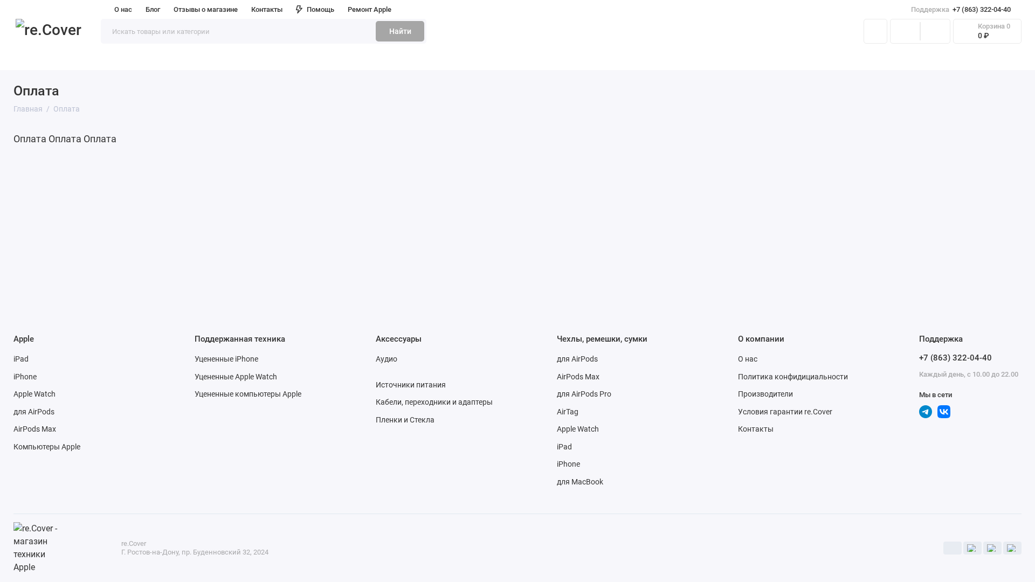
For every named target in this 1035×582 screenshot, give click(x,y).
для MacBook (580, 481)
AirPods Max (34, 429)
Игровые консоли (191, 59)
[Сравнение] (905, 31)
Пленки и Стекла (405, 419)
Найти (400, 31)
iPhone (25, 376)
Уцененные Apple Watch (236, 376)
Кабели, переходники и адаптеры (434, 402)
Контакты (266, 9)
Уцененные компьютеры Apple (248, 394)
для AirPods (33, 411)
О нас (747, 359)
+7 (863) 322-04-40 (961, 9)
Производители (765, 394)
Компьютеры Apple (46, 446)
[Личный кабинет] (875, 31)
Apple (23, 59)
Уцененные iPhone (226, 359)
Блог (153, 9)
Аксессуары (316, 59)
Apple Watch (34, 394)
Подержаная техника (95, 59)
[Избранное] (935, 31)
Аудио (386, 359)
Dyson (260, 59)
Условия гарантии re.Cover (785, 411)
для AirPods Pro (584, 394)
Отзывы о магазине (206, 9)
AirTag (567, 411)
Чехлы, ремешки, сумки (406, 59)
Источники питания (411, 384)
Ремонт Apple (369, 9)
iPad (21, 359)
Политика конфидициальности (793, 376)
